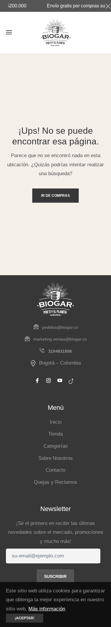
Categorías (56, 446)
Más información (46, 609)
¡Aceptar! (24, 618)
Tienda (55, 434)
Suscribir (55, 576)
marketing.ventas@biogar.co (60, 339)
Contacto (55, 470)
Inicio (56, 422)
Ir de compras (55, 196)
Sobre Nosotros (55, 458)
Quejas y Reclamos (55, 482)
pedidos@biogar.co (60, 327)
